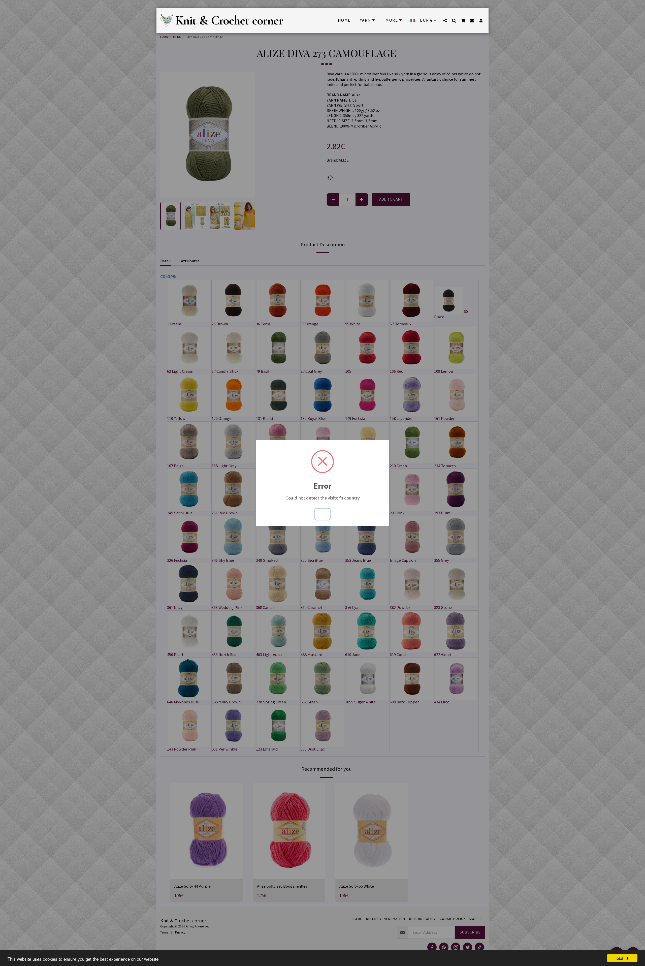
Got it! (622, 958)
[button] (445, 20)
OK (322, 514)
